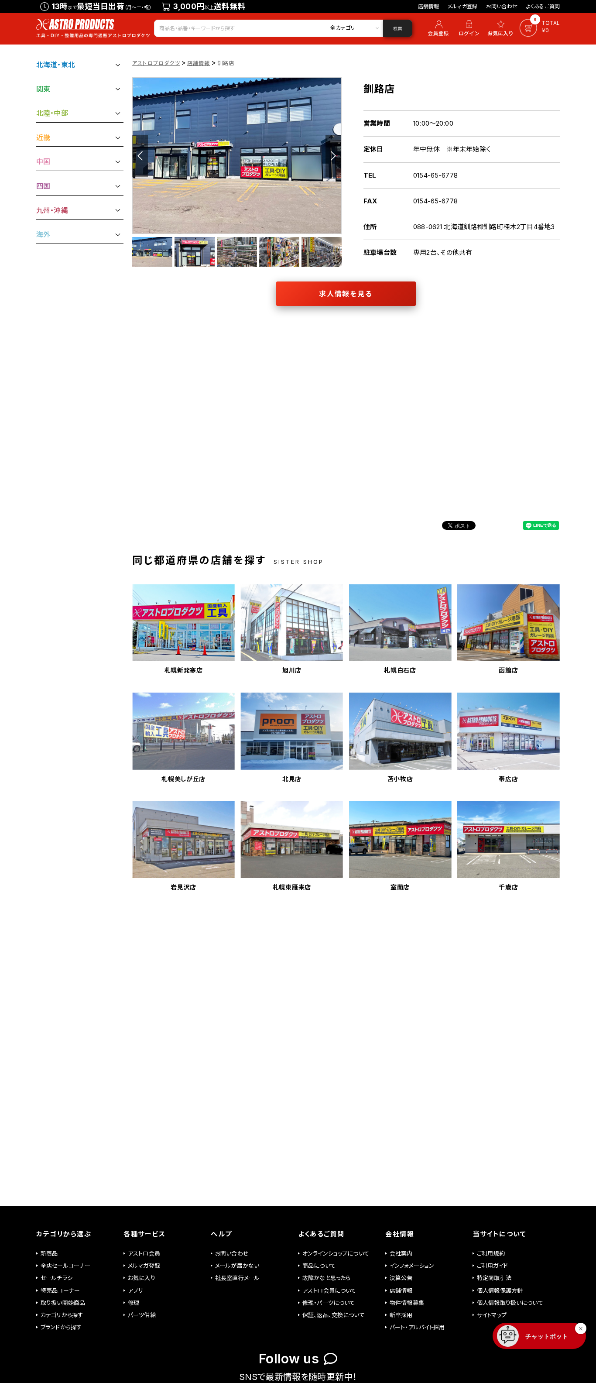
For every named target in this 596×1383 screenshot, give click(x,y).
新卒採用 (401, 1314)
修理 (133, 1302)
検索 (397, 28)
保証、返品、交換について (333, 1314)
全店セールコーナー (65, 1265)
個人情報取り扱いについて (510, 1302)
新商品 (49, 1253)
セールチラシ (56, 1277)
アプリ (135, 1290)
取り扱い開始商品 (63, 1302)
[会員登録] (437, 28)
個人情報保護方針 (500, 1290)
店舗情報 (428, 6)
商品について (319, 1265)
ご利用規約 (491, 1253)
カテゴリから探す (62, 1314)
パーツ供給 (142, 1314)
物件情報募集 (407, 1302)
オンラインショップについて (335, 1253)
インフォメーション (412, 1265)
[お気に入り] (501, 28)
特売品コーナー (60, 1290)
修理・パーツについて (328, 1302)
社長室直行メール (237, 1277)
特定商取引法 (494, 1277)
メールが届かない (237, 1265)
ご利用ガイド (492, 1265)
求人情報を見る (346, 293)
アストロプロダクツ (156, 63)
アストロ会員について (329, 1290)
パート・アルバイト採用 (417, 1327)
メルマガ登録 (462, 6)
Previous (140, 156)
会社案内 (401, 1253)
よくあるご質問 (543, 6)
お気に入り (141, 1277)
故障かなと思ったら (326, 1277)
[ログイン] (469, 28)
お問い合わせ (501, 6)
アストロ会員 (144, 1253)
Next (333, 156)
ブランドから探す (61, 1327)
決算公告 (401, 1277)
